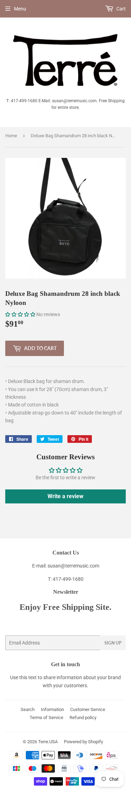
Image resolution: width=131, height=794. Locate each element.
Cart (120, 9)
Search (28, 709)
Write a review (65, 496)
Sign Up (112, 643)
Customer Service (87, 709)
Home (11, 135)
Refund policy (83, 717)
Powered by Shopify (83, 741)
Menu (20, 9)
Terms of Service (46, 717)
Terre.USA (48, 741)
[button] (20, 314)
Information (52, 709)
